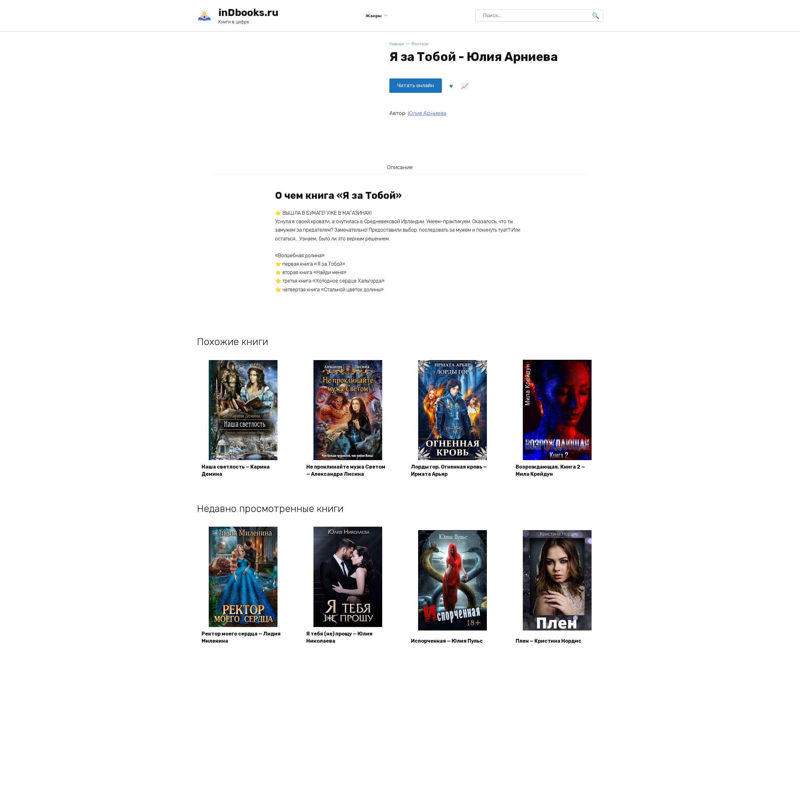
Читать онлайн (415, 85)
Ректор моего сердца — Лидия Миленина (241, 637)
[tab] (400, 167)
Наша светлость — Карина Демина (236, 470)
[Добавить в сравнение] (464, 86)
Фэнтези (419, 44)
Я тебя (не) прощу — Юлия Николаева (339, 637)
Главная (396, 44)
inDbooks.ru (248, 12)
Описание (400, 167)
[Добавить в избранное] (451, 86)
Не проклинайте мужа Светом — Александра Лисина (345, 470)
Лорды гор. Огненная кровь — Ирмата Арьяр (449, 470)
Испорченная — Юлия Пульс (447, 641)
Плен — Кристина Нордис (548, 641)
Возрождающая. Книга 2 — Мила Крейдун (550, 470)
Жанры (374, 15)
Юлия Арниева (427, 113)
